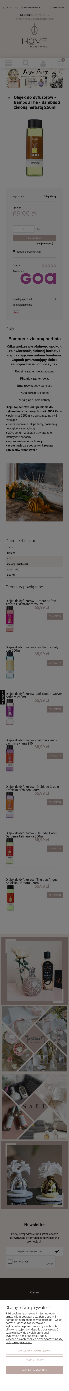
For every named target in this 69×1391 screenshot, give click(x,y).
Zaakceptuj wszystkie (34, 1370)
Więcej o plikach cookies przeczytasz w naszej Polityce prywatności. (34, 1340)
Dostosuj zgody (35, 1360)
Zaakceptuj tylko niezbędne (34, 1351)
